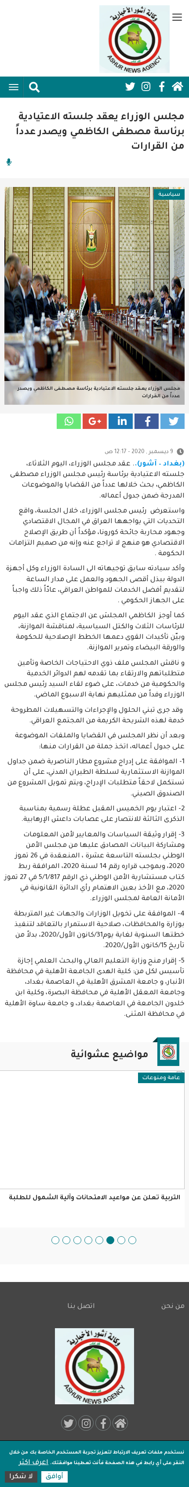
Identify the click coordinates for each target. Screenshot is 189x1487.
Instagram (146, 87)
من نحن (173, 1307)
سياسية (169, 195)
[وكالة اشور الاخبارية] (134, 39)
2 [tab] (121, 1240)
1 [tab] (132, 1240)
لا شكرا (21, 1477)
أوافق (54, 1477)
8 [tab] (55, 1240)
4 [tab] (99, 1240)
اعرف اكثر (33, 1463)
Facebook (162, 87)
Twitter (130, 87)
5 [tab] (88, 1240)
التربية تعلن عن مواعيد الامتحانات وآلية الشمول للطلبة (94, 1198)
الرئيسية (178, 87)
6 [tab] (77, 1240)
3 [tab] (110, 1240)
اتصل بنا (81, 1307)
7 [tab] (66, 1240)
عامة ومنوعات (161, 1078)
